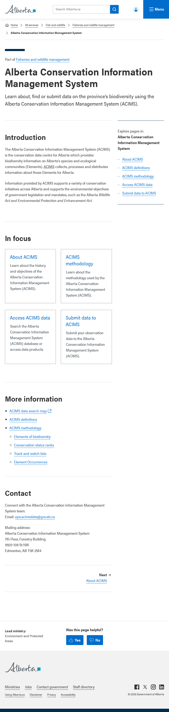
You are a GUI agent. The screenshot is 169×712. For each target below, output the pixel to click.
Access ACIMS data (137, 184)
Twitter (145, 687)
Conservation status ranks (34, 444)
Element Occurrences (30, 461)
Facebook (136, 687)
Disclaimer (36, 694)
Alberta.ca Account (136, 8)
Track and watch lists (30, 453)
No (97, 640)
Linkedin (161, 687)
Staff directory (84, 686)
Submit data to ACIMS (139, 193)
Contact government (52, 686)
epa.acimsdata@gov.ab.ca (35, 516)
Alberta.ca (80, 667)
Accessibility (68, 694)
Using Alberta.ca (15, 694)
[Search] (114, 9)
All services (31, 25)
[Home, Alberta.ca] (20, 9)
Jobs (28, 686)
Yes (78, 640)
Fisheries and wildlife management (93, 25)
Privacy (51, 694)
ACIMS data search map (28, 410)
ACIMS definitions (136, 167)
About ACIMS (132, 159)
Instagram (153, 687)
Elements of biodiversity (32, 436)
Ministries (12, 686)
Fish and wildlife (55, 25)
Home (14, 25)
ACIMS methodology (138, 176)
